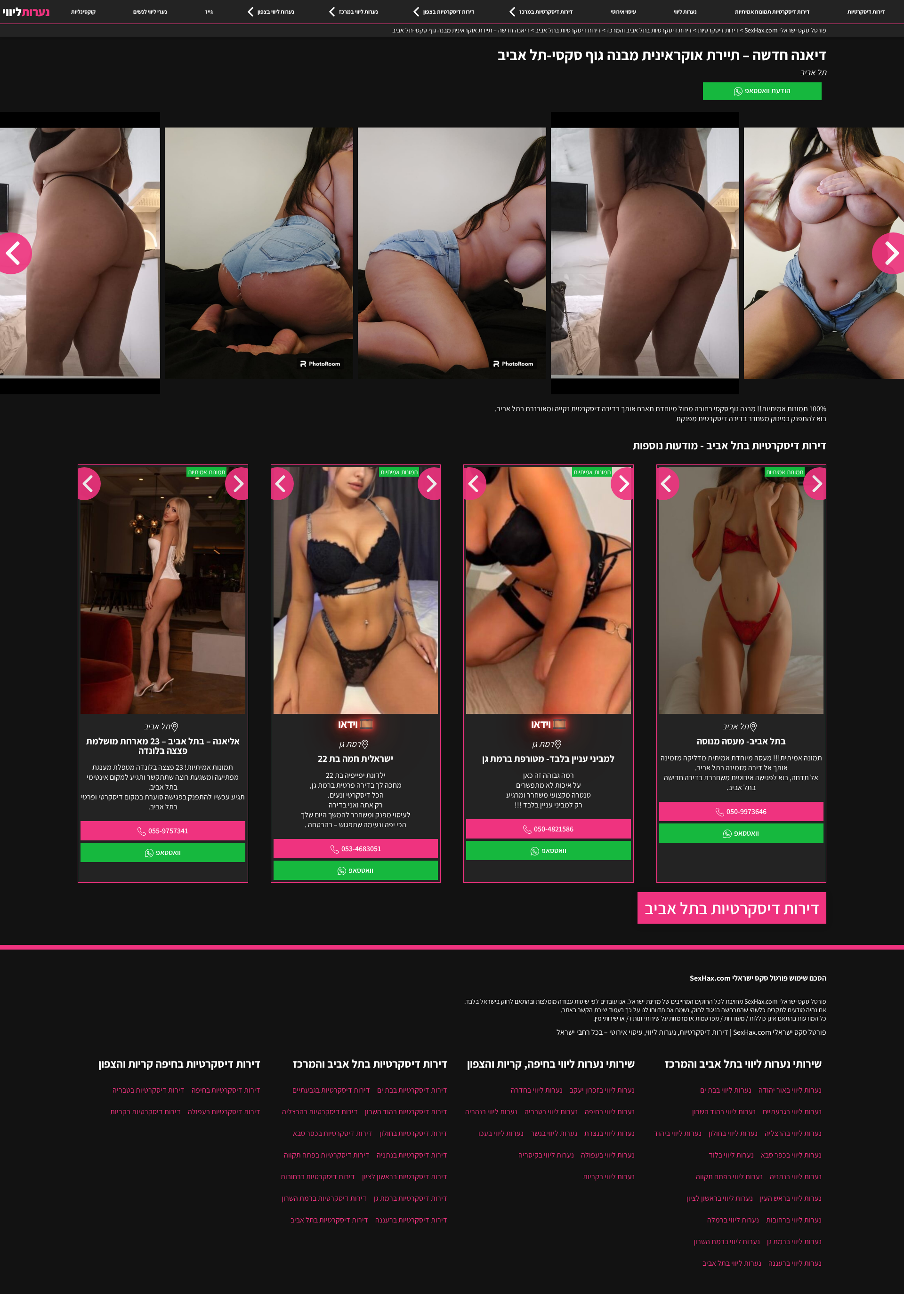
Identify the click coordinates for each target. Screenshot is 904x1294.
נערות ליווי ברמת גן (794, 1241)
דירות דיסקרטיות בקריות (145, 1112)
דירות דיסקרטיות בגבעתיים (331, 1090)
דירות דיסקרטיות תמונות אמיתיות (772, 11)
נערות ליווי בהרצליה (793, 1133)
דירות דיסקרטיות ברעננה (411, 1220)
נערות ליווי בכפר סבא (791, 1155)
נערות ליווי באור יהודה (790, 1090)
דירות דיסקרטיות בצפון (449, 11)
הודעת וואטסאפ (768, 91)
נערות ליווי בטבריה (551, 1112)
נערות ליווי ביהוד (678, 1133)
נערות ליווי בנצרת (609, 1133)
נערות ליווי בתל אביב (731, 1263)
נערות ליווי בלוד (731, 1155)
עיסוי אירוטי (623, 11)
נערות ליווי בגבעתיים (792, 1112)
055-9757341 (168, 831)
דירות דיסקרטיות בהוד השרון (406, 1112)
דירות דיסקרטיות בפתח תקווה (327, 1155)
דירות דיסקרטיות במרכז (546, 11)
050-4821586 (553, 829)
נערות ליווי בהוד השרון (724, 1112)
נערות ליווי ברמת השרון (727, 1241)
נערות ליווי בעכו (501, 1133)
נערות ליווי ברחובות (794, 1220)
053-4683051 (361, 849)
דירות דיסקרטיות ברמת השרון (324, 1198)
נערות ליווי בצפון (276, 11)
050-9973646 (746, 811)
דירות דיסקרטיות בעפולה (224, 1112)
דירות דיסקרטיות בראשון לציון (404, 1177)
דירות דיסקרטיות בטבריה (149, 1090)
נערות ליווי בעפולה (608, 1155)
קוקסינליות (83, 11)
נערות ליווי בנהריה (491, 1112)
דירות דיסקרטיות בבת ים (412, 1090)
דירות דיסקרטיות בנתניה (412, 1155)
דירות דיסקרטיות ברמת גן (410, 1198)
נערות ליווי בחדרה (537, 1090)
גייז (209, 11)
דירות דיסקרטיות (866, 11)
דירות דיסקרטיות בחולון (413, 1133)
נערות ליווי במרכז (358, 11)
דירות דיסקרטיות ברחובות (318, 1177)
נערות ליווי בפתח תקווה (729, 1177)
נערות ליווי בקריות (609, 1177)
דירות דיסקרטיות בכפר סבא (332, 1133)
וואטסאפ (746, 833)
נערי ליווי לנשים (150, 11)
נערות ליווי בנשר (554, 1133)
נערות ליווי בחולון (733, 1133)
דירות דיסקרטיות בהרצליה (320, 1112)
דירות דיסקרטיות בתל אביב (732, 908)
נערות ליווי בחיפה (610, 1112)
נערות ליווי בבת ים (725, 1090)
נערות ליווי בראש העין (791, 1198)
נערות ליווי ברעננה (795, 1263)
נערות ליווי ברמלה (733, 1220)
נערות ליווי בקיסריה (546, 1155)
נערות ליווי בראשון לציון (719, 1198)
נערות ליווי (685, 11)
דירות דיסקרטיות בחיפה (226, 1090)
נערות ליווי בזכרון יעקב (602, 1090)
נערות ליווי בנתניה (796, 1177)
